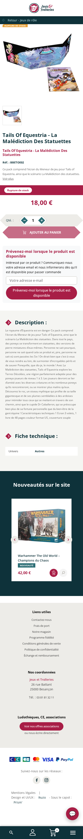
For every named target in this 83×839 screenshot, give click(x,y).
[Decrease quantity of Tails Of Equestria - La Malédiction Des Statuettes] (24, 220)
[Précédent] (15, 540)
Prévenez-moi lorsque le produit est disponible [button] (41, 293)
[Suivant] (68, 540)
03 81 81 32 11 (45, 697)
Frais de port (42, 626)
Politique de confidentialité (41, 649)
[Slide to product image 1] (12, 115)
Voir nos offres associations (41, 726)
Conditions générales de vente (41, 643)
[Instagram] (46, 780)
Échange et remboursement (41, 655)
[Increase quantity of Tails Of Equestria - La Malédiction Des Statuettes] (41, 220)
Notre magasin (41, 632)
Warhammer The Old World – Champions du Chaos (39, 557)
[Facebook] (36, 780)
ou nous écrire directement (41, 733)
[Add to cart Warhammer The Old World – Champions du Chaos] (54, 573)
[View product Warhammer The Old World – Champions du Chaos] (63, 573)
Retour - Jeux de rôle (22, 20)
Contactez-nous (41, 620)
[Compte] (32, 832)
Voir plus (8, 179)
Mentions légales (23, 793)
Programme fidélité (41, 637)
